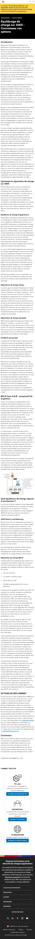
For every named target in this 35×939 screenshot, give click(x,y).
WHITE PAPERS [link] (17, 18)
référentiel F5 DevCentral (10, 731)
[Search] (30, 1)
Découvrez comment (12, 877)
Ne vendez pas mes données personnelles (16, 935)
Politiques (20, 929)
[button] (17, 484)
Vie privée (29, 929)
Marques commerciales (9, 929)
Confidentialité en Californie (17, 932)
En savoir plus (21, 11)
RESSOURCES (5, 18)
